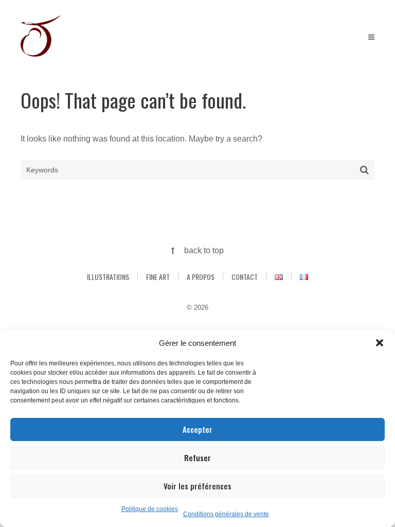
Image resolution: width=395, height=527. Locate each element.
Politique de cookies (149, 509)
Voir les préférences (197, 485)
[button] (379, 343)
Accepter (197, 429)
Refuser (197, 457)
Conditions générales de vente (226, 514)
